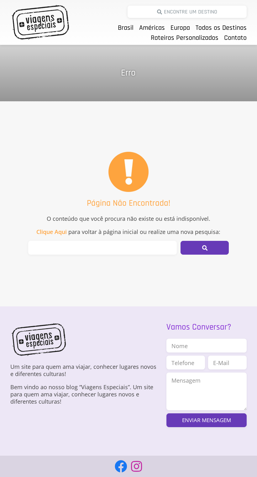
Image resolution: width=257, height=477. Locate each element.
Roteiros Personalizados (184, 38)
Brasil (126, 28)
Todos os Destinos (221, 28)
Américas (152, 28)
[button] (205, 248)
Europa (180, 28)
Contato (235, 38)
